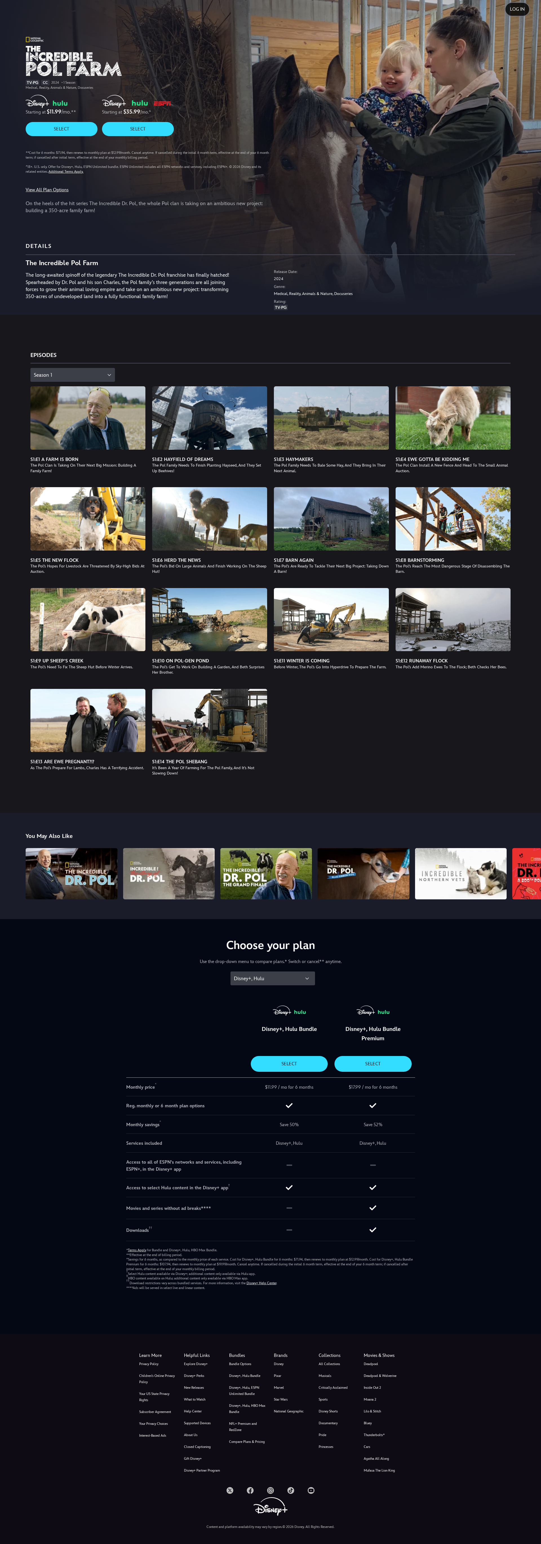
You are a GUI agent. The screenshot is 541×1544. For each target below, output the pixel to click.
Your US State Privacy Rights (154, 1397)
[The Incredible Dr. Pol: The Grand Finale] (266, 874)
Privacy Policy (148, 1364)
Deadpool (371, 1364)
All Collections (329, 1364)
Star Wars (281, 1399)
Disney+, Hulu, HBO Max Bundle (247, 1409)
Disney (278, 1364)
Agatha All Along (376, 1459)
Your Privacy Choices (153, 1424)
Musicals (325, 1376)
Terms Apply (137, 1250)
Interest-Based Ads (152, 1435)
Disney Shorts (328, 1411)
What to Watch (194, 1399)
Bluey (368, 1423)
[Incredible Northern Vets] (461, 874)
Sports (323, 1399)
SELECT (61, 129)
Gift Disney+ (193, 1459)
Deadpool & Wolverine (380, 1376)
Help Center (193, 1411)
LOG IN (517, 9)
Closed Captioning (197, 1447)
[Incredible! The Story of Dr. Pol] (169, 874)
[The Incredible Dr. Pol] (71, 874)
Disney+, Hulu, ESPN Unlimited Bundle (244, 1391)
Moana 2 (370, 1399)
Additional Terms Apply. (65, 172)
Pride (322, 1435)
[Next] (530, 873)
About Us (191, 1435)
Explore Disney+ (196, 1364)
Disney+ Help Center (261, 1283)
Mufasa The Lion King (379, 1470)
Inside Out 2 (372, 1388)
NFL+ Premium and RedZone (243, 1427)
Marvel (279, 1388)
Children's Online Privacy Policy (157, 1379)
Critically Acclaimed (333, 1388)
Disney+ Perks (194, 1376)
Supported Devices (197, 1423)
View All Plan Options (47, 189)
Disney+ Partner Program (202, 1470)
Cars (367, 1447)
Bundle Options (240, 1364)
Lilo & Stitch (372, 1411)
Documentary (328, 1423)
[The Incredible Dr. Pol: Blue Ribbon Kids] (363, 874)
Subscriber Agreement (155, 1412)
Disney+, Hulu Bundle (244, 1376)
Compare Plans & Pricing (247, 1442)
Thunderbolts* (374, 1435)
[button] (203, 1355)
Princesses (326, 1447)
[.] (230, 1490)
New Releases (194, 1388)
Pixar (277, 1376)
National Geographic (288, 1411)
